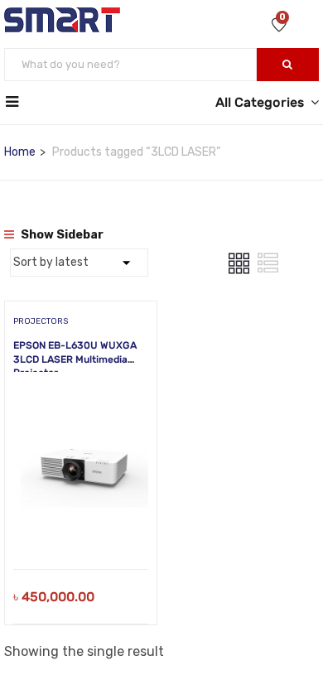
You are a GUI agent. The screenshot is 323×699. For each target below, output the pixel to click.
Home (20, 152)
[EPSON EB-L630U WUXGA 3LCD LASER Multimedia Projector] (80, 399)
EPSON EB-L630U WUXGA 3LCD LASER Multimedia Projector (75, 359)
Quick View (81, 527)
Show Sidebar (61, 235)
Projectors (40, 321)
